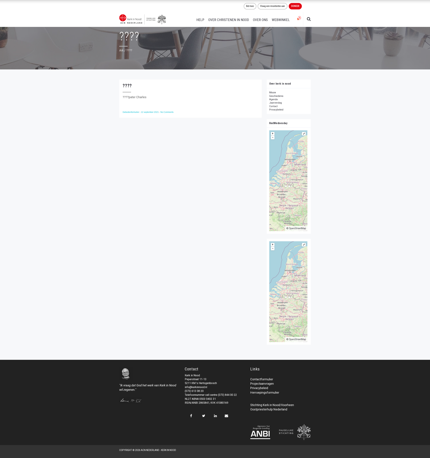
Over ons (260, 20)
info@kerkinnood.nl (196, 387)
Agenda (273, 99)
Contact (273, 106)
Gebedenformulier (131, 112)
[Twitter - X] (203, 416)
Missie (272, 92)
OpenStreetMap (297, 228)
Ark (121, 50)
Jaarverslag (275, 102)
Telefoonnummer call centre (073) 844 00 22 (211, 394)
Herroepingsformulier (264, 392)
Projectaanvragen (262, 383)
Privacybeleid (276, 109)
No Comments (167, 112)
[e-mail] (226, 416)
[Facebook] (191, 416)
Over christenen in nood (228, 20)
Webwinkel (281, 20)
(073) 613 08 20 (194, 391)
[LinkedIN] (215, 416)
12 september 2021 (150, 112)
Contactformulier (261, 379)
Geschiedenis (276, 96)
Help (200, 20)
